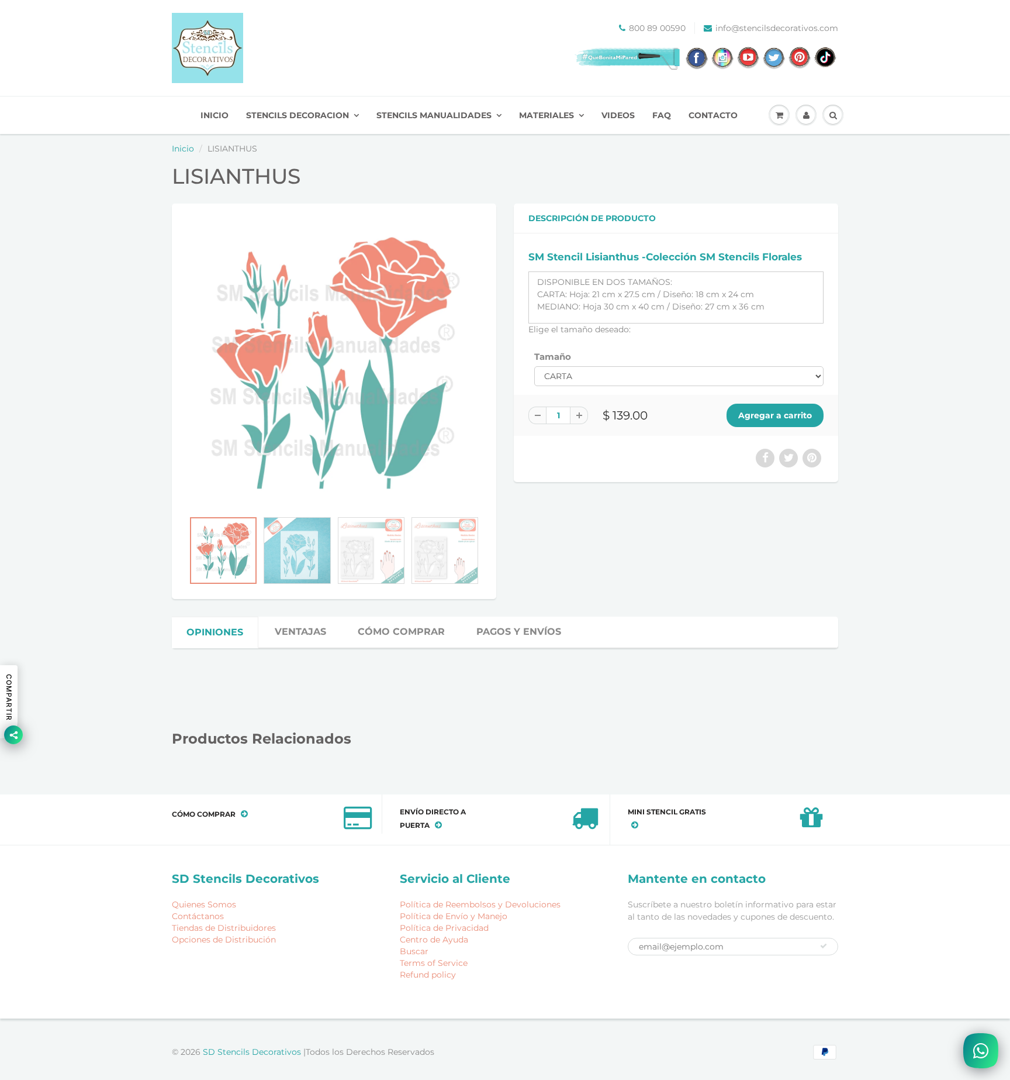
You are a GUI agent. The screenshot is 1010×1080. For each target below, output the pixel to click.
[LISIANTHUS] (334, 363)
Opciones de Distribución (224, 939)
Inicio (183, 148)
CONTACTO (713, 115)
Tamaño (552, 356)
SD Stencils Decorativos (253, 1052)
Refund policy (428, 974)
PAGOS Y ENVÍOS (518, 631)
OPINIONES (214, 632)
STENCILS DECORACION (297, 115)
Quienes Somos (204, 904)
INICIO (214, 115)
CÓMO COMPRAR (401, 631)
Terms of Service (434, 963)
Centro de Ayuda (434, 939)
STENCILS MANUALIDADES (434, 115)
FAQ (661, 115)
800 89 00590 (657, 28)
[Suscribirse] (823, 946)
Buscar (414, 951)
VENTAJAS (300, 631)
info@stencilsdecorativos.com (776, 28)
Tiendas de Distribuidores (224, 928)
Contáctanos (198, 916)
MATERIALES (546, 115)
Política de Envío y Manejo (453, 916)
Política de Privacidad (444, 928)
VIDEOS (618, 115)
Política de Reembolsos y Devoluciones (480, 904)
